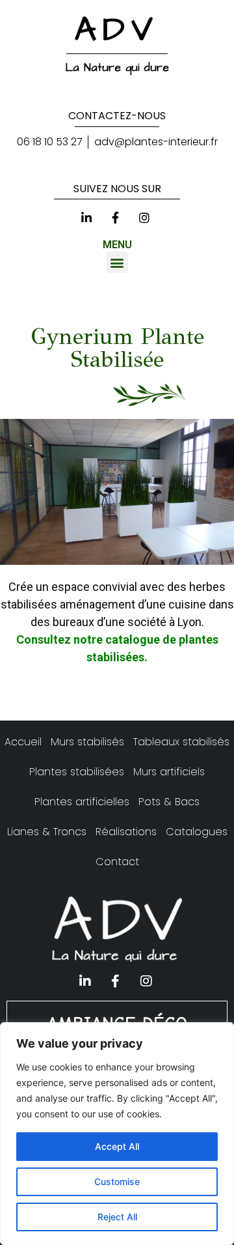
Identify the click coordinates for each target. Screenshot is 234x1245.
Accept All (117, 1146)
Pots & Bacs (169, 801)
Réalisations (126, 831)
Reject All (117, 1216)
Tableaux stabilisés (181, 741)
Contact (117, 861)
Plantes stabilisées (76, 771)
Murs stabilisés (87, 741)
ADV (117, 30)
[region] (117, 1133)
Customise (117, 1181)
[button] (117, 262)
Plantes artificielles (81, 801)
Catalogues (197, 831)
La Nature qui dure (117, 68)
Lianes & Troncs (46, 831)
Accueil (23, 741)
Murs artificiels (169, 771)
